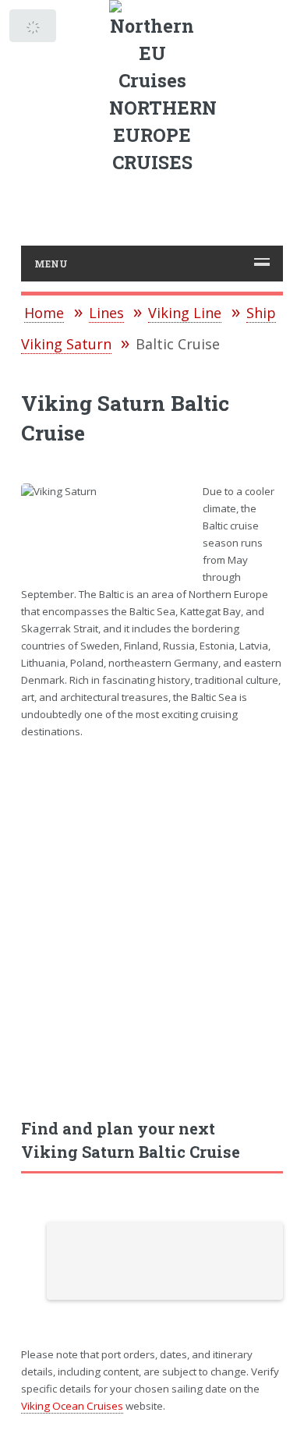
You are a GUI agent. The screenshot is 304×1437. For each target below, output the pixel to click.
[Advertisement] (152, 919)
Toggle (34, 29)
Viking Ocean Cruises (72, 1406)
